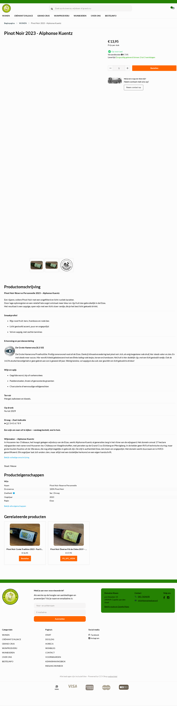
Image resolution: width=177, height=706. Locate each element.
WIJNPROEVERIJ (61, 16)
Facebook (94, 635)
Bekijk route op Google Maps (116, 606)
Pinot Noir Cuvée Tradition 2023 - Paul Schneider (27, 549)
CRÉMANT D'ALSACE (23, 16)
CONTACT (50, 652)
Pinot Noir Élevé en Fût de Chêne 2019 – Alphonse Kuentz (75, 549)
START (48, 635)
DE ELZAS (49, 639)
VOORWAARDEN (53, 657)
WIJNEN (6, 16)
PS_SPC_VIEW (68, 558)
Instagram (94, 638)
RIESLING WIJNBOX (54, 666)
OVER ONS (96, 16)
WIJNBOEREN (80, 16)
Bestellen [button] (25, 558)
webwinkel (112, 676)
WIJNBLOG (50, 648)
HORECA (49, 644)
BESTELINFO (110, 16)
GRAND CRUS (43, 16)
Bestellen (154, 68)
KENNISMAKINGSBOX (55, 661)
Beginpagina (9, 23)
